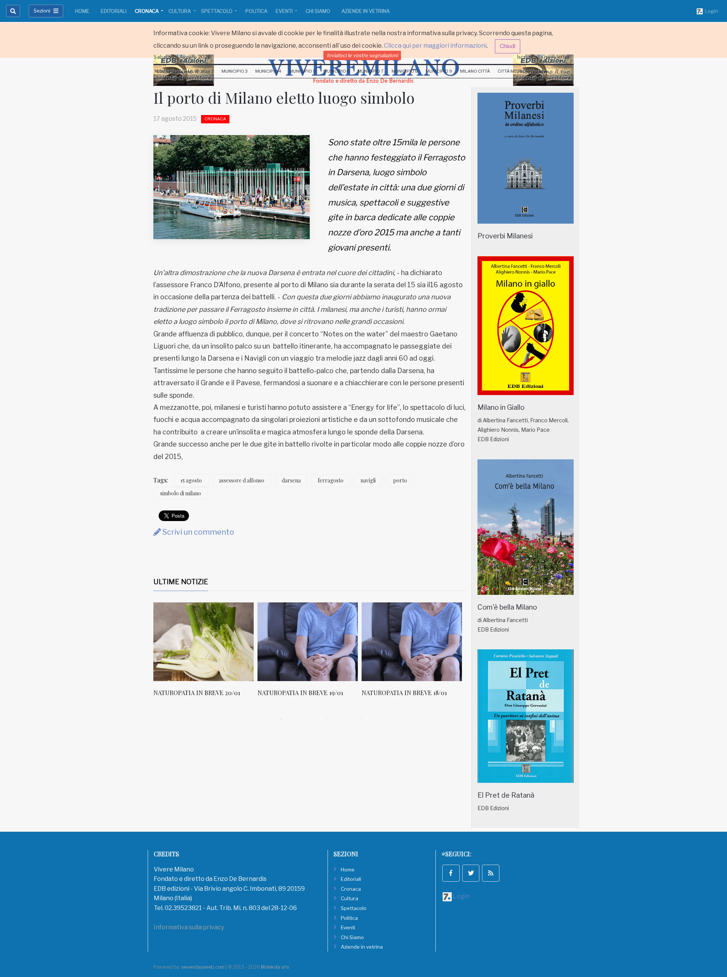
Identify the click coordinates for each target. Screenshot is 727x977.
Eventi (285, 11)
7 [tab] (327, 719)
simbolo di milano (180, 493)
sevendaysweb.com (203, 967)
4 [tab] (292, 719)
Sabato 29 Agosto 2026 (182, 57)
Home (82, 11)
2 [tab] (270, 719)
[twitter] (471, 873)
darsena (291, 480)
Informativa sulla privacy (189, 927)
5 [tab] (304, 719)
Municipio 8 (405, 71)
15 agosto (191, 480)
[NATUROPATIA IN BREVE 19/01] (307, 641)
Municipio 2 (201, 71)
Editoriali (113, 11)
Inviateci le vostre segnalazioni (362, 55)
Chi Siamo (318, 11)
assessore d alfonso (241, 480)
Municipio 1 (167, 71)
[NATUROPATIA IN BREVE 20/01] (203, 641)
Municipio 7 (370, 71)
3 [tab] (281, 719)
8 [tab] (338, 719)
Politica (256, 11)
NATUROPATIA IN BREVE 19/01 (300, 693)
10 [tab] (361, 719)
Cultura (180, 11)
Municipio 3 (235, 71)
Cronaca (147, 11)
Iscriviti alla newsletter (543, 57)
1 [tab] (258, 719)
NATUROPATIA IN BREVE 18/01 (404, 693)
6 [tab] (315, 719)
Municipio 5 (302, 71)
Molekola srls (275, 967)
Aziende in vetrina (366, 11)
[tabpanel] (205, 653)
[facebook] (451, 873)
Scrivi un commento (197, 532)
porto (400, 480)
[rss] (490, 873)
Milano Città (475, 71)
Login (710, 11)
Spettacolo (217, 11)
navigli (368, 480)
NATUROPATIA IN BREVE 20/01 (196, 693)
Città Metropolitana (523, 71)
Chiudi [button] (507, 46)
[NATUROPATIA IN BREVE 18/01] (412, 641)
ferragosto (330, 480)
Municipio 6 (336, 71)
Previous (147, 657)
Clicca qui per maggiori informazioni (435, 45)
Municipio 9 (439, 71)
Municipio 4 (268, 71)
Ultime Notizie (180, 581)
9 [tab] (349, 719)
